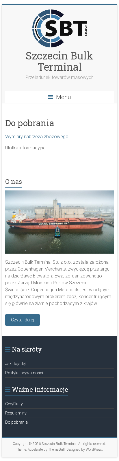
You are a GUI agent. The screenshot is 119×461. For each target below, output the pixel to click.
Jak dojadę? (16, 363)
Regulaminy (16, 413)
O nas (13, 181)
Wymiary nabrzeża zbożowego (36, 136)
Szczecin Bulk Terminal (59, 61)
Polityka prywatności (24, 373)
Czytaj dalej (22, 320)
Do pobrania (16, 422)
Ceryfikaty (14, 404)
